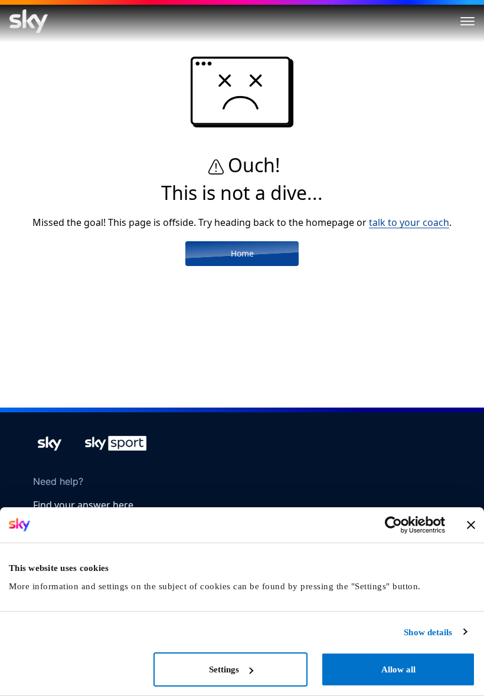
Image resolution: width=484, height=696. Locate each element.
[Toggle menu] (467, 21)
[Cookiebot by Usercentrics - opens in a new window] (393, 525)
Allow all (398, 669)
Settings (224, 669)
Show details (428, 632)
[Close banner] (471, 525)
